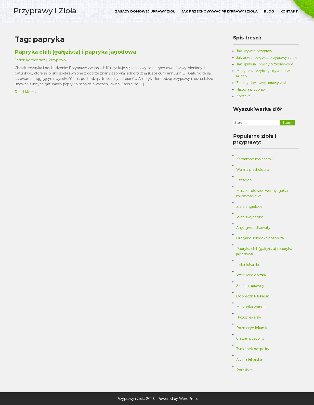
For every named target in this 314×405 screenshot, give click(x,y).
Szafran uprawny (250, 285)
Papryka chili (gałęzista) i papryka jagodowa (75, 52)
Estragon (244, 180)
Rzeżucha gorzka (251, 275)
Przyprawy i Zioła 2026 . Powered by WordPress (157, 398)
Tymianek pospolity (252, 349)
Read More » (26, 92)
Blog (269, 11)
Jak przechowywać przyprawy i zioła (220, 11)
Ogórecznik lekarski (253, 296)
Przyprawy (57, 60)
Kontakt (289, 11)
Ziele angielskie (249, 206)
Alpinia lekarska (249, 359)
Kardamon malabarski (254, 159)
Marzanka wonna (250, 307)
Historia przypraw (251, 89)
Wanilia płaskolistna (252, 169)
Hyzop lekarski (248, 317)
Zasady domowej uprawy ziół (145, 11)
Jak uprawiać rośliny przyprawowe (264, 64)
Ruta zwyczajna (249, 217)
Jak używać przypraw (254, 51)
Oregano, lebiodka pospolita (260, 238)
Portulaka (244, 370)
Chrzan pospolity (250, 338)
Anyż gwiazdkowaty (253, 227)
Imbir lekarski (247, 264)
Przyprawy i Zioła (45, 10)
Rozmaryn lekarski (252, 328)
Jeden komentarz (30, 60)
